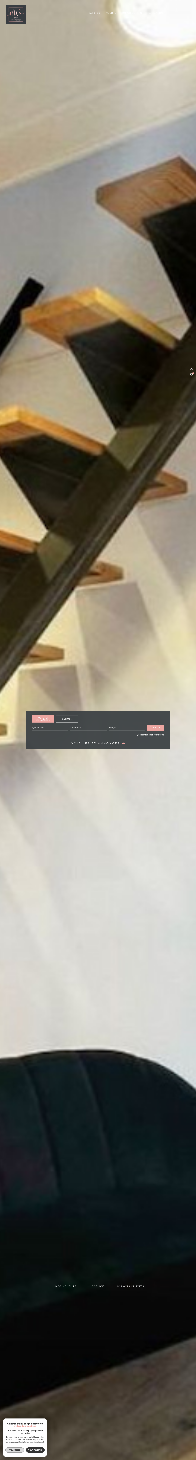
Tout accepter (35, 1450)
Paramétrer (14, 1450)
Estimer (67, 719)
